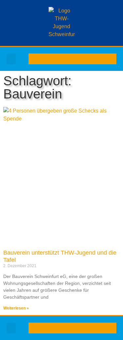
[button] (11, 58)
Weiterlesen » (16, 308)
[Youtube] (67, 59)
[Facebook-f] (56, 59)
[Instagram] (77, 59)
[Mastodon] (88, 59)
